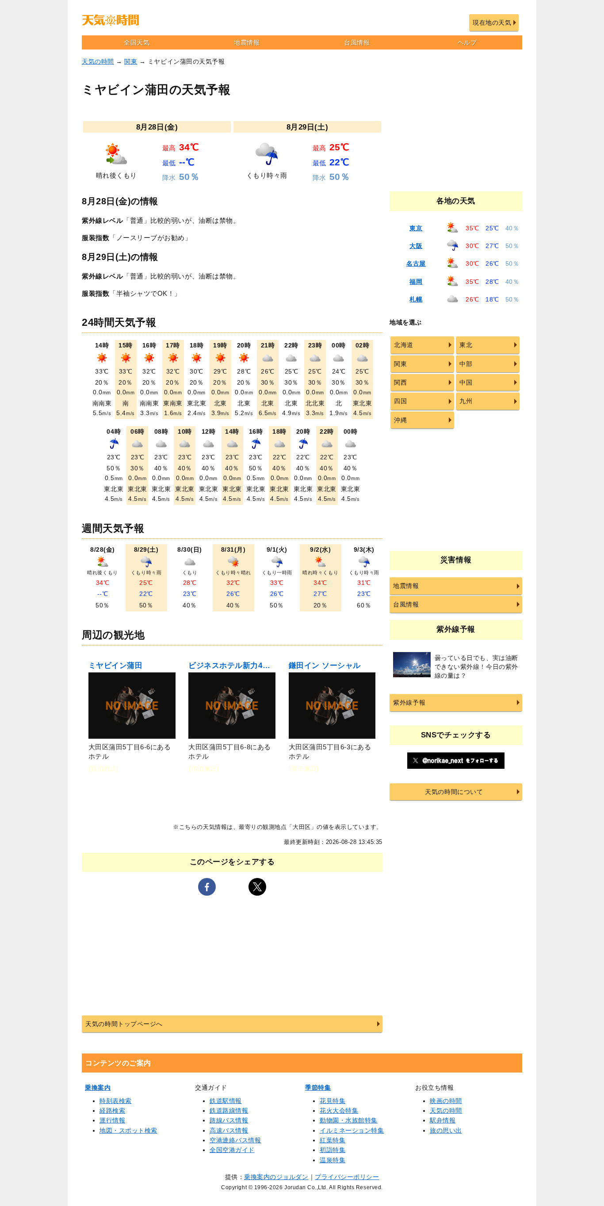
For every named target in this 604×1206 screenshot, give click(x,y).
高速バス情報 (229, 1130)
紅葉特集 (332, 1140)
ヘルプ (467, 42)
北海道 (403, 344)
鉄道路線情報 (229, 1110)
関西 (400, 382)
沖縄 (400, 420)
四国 (400, 401)
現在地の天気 (492, 22)
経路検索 (112, 1110)
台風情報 (357, 42)
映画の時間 (446, 1100)
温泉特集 (332, 1160)
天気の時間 (98, 61)
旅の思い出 (446, 1130)
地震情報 (247, 42)
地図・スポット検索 (128, 1130)
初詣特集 (332, 1149)
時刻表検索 (115, 1100)
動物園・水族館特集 (349, 1120)
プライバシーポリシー (347, 1176)
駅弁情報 (442, 1120)
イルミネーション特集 (352, 1130)
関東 (130, 61)
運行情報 (112, 1120)
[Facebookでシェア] (207, 887)
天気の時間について (454, 791)
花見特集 (332, 1100)
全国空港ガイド (232, 1149)
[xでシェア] (257, 887)
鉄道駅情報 (226, 1100)
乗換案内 (98, 1087)
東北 (465, 344)
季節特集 (318, 1087)
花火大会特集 (339, 1110)
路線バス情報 (229, 1120)
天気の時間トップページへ (123, 1023)
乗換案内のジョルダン (276, 1176)
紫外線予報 (409, 702)
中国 (465, 382)
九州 (465, 401)
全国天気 (136, 42)
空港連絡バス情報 (235, 1140)
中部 (465, 363)
